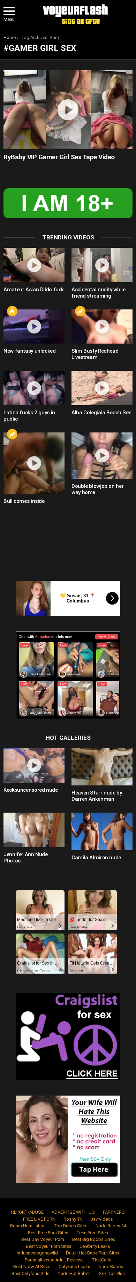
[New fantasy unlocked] (34, 326)
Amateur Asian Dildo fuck (33, 289)
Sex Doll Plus (112, 1273)
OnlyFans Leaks (74, 1266)
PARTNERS (114, 1212)
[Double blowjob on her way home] (102, 455)
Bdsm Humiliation (28, 1225)
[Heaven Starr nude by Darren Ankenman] (102, 766)
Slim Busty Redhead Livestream (94, 354)
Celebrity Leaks (95, 1246)
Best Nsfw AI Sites (32, 1266)
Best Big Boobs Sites (93, 1239)
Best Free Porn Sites (48, 1232)
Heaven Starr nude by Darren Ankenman (96, 796)
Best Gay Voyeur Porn (42, 1239)
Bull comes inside (24, 501)
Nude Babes (110, 1266)
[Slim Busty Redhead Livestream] (102, 326)
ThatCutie (101, 1259)
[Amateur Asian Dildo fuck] (34, 265)
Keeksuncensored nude (30, 790)
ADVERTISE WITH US (73, 1212)
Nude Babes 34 (111, 1225)
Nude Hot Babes (74, 1273)
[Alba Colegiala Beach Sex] (102, 388)
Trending (80, 311)
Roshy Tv (72, 1219)
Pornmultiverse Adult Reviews (54, 1259)
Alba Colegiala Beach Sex (101, 412)
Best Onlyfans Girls (31, 1273)
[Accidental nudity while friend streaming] (102, 265)
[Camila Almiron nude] (102, 831)
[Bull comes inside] (34, 463)
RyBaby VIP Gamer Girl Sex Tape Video (59, 157)
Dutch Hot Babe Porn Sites (92, 1253)
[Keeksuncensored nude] (34, 765)
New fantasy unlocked (29, 351)
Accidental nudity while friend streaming (98, 292)
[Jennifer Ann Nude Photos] (34, 830)
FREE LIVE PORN (39, 1219)
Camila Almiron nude (96, 857)
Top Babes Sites (71, 1225)
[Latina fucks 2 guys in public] (34, 388)
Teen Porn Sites (92, 1232)
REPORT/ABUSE (27, 1212)
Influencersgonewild (37, 1253)
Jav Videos (101, 1219)
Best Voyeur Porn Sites (48, 1246)
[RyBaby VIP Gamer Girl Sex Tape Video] (68, 109)
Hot (12, 311)
